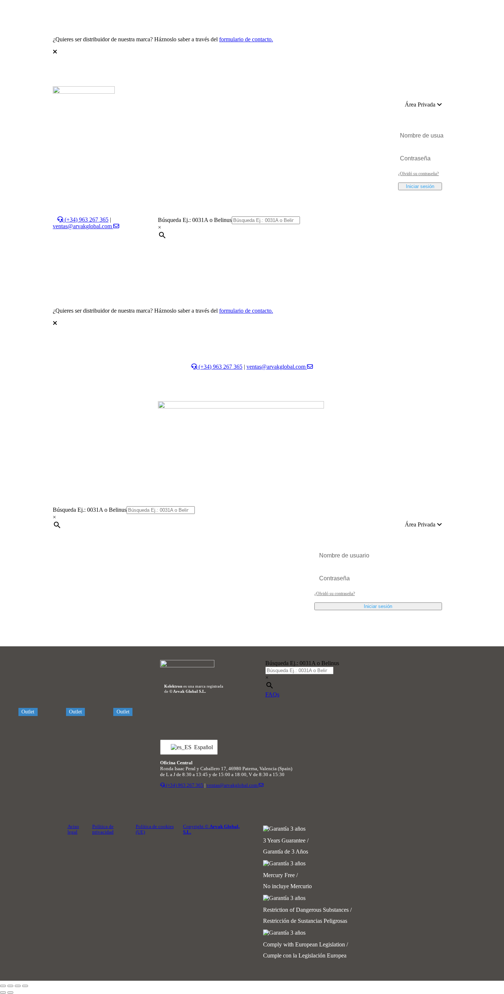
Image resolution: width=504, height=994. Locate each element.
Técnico (219, 93)
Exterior (188, 93)
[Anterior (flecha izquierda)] (3, 992)
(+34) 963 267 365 (85, 219)
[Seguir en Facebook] (290, 715)
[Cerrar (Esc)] (25, 986)
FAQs (272, 694)
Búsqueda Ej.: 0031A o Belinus (195, 220)
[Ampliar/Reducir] (3, 986)
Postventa (338, 93)
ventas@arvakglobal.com (83, 226)
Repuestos (283, 93)
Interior (157, 93)
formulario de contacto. (246, 39)
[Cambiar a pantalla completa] (10, 986)
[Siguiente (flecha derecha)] (10, 992)
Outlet (313, 93)
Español (201, 747)
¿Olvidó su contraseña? (418, 173)
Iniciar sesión (420, 186)
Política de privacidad (103, 829)
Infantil (250, 93)
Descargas (234, 108)
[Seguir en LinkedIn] (271, 715)
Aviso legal (73, 829)
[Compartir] (18, 986)
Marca (265, 108)
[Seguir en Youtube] (305, 715)
